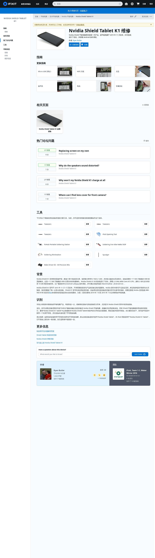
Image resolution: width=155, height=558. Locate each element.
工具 (5, 45)
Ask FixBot (138, 354)
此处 (50, 293)
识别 (6, 55)
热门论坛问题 (8, 40)
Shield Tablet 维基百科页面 (47, 335)
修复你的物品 (26, 4)
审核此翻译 (80, 25)
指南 (5, 28)
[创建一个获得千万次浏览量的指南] (99, 375)
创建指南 (75, 44)
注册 (144, 4)
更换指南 (41, 63)
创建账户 (83, 10)
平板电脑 (44, 16)
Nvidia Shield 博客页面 (45, 339)
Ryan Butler (77, 40)
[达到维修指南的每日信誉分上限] (104, 375)
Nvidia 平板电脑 (67, 16)
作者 (42, 364)
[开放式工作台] (126, 4)
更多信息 (8, 58)
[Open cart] (138, 4)
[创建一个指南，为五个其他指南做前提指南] (94, 375)
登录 (151, 4)
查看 (87, 224)
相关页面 (6, 36)
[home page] (10, 4)
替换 (6, 32)
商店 (46, 4)
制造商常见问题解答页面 (45, 331)
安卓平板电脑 (54, 16)
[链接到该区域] (35, 274)
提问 (147, 141)
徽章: (103, 370)
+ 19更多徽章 (102, 378)
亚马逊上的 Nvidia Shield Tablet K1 (50, 343)
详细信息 (6, 49)
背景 (6, 52)
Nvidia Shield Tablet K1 (15, 19)
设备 (36, 16)
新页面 (146, 105)
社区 (37, 4)
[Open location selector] (132, 4)
